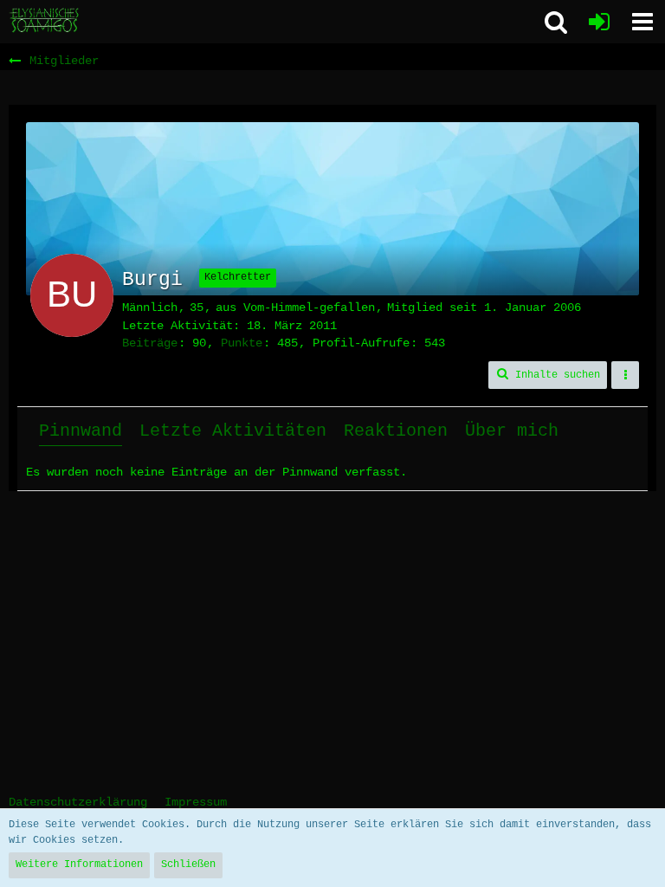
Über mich (511, 431)
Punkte (241, 343)
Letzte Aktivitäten (232, 431)
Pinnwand (80, 431)
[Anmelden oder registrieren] (599, 21)
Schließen (188, 864)
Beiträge (150, 343)
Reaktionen (396, 431)
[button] (642, 21)
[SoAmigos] (45, 20)
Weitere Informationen (79, 864)
